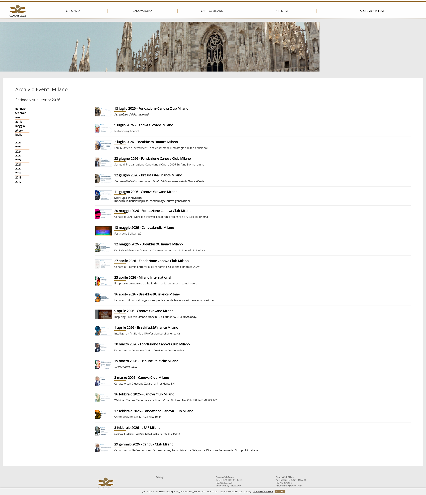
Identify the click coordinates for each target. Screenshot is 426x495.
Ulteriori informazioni (263, 491)
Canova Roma (142, 11)
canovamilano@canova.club (289, 485)
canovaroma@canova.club (228, 485)
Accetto (279, 491)
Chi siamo (73, 11)
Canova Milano (212, 11)
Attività (282, 11)
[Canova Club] (18, 10)
